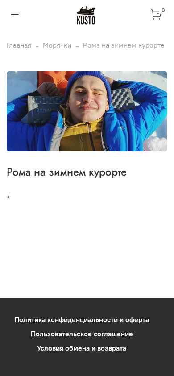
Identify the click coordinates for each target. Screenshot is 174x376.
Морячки (57, 45)
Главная (19, 45)
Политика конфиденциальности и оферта (81, 319)
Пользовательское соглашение (82, 333)
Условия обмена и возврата (81, 347)
